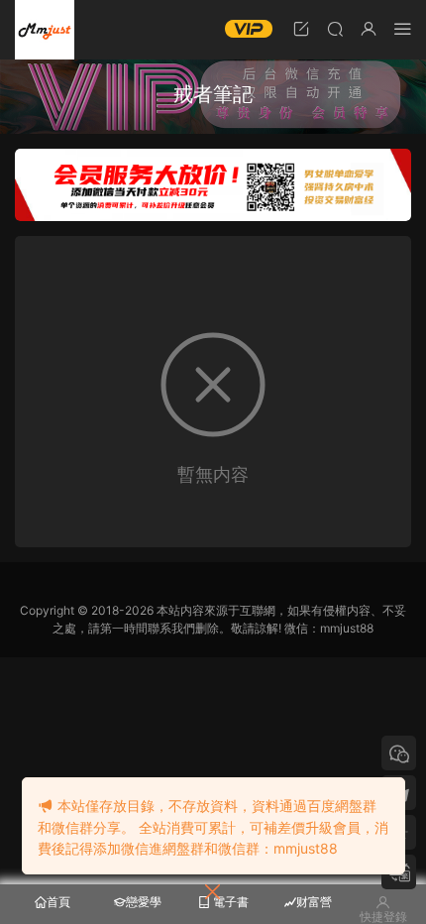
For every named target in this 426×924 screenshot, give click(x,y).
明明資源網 (44, 29)
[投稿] (301, 28)
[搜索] (335, 28)
